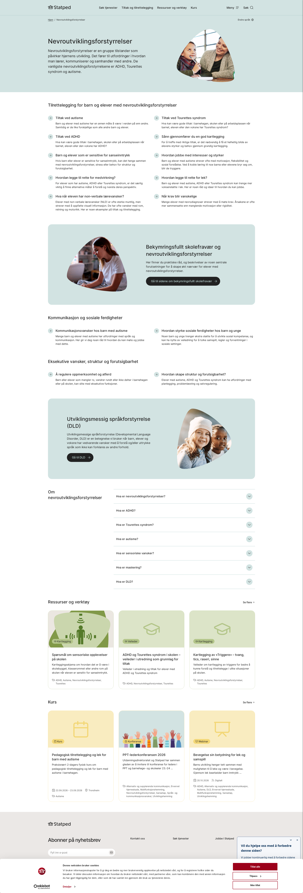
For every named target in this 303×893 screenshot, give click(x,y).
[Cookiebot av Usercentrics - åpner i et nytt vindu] (42, 886)
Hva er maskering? (128, 567)
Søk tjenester (108, 7)
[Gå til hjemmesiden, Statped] (59, 7)
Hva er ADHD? (125, 510)
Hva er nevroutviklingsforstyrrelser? (140, 496)
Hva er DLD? (124, 581)
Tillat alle (255, 866)
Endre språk (244, 19)
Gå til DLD (78, 457)
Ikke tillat (255, 885)
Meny (230, 7)
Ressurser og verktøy (172, 7)
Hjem (50, 19)
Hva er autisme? (127, 539)
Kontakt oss (137, 838)
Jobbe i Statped (224, 838)
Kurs (194, 7)
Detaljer (67, 886)
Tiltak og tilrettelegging (137, 7)
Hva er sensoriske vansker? (135, 553)
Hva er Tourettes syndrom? (135, 524)
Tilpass (253, 876)
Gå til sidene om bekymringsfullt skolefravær (181, 281)
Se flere (247, 602)
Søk (246, 7)
